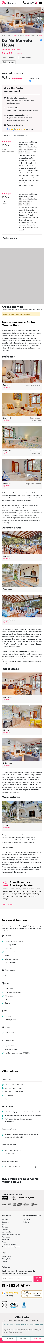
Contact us (5, 1222)
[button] (22, 324)
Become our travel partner (11, 1247)
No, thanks (23, 1338)
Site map (5, 1227)
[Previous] (19, 29)
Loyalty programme (9, 1244)
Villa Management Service (11, 1234)
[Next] (24, 29)
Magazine (5, 1239)
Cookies (4, 1261)
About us (5, 1219)
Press (4, 1242)
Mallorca (26, 1222)
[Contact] (24, 3)
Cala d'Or (6, 49)
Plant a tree (6, 1237)
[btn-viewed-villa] (31, 2)
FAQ (3, 1224)
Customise (9, 1338)
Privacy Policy (7, 1259)
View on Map (16, 49)
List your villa (6, 1232)
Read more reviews (10, 238)
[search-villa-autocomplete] (27, 2)
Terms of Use (6, 1256)
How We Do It (8, 904)
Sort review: (6, 136)
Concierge (5, 1229)
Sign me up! (38, 1279)
